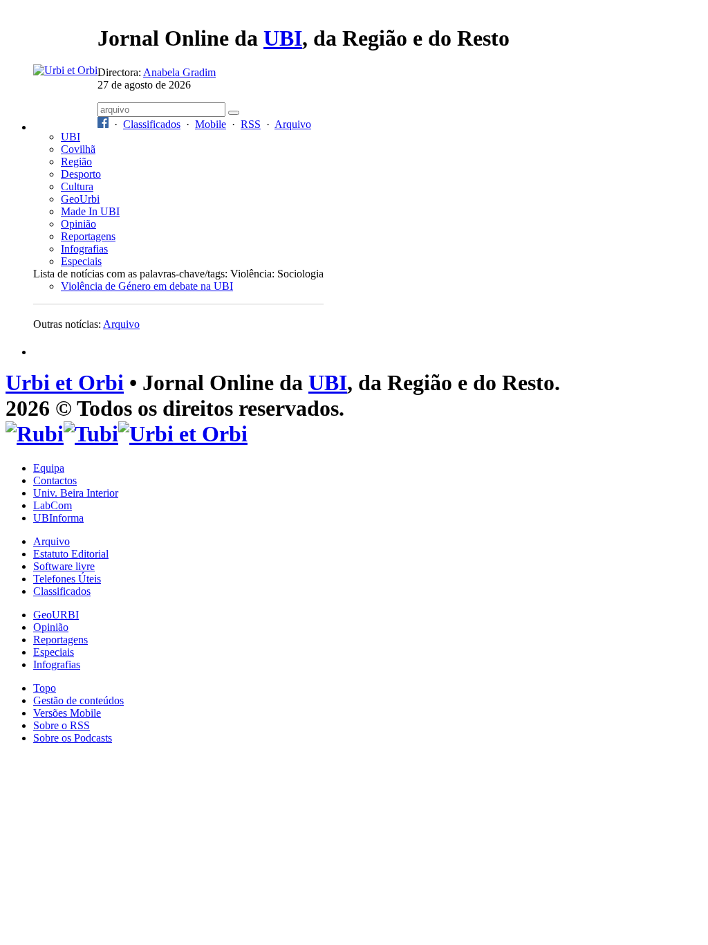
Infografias (84, 249)
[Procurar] (233, 113)
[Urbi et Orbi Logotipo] (65, 70)
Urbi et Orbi (65, 382)
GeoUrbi (80, 199)
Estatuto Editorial (71, 554)
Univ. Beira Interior (75, 493)
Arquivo (292, 124)
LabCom (52, 505)
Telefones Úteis (67, 579)
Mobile (210, 124)
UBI (282, 38)
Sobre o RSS (61, 725)
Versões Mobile (67, 713)
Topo (44, 688)
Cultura (77, 186)
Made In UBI (90, 211)
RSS (251, 124)
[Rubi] (35, 433)
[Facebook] (103, 124)
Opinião (78, 224)
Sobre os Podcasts (72, 738)
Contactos (55, 480)
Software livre (64, 566)
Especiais (81, 261)
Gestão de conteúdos (78, 700)
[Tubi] (91, 433)
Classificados (151, 124)
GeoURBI (56, 615)
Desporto (81, 174)
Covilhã (78, 149)
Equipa (48, 468)
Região (76, 161)
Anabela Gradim (179, 72)
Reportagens (88, 236)
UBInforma (58, 518)
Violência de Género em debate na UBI (147, 286)
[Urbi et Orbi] (183, 433)
